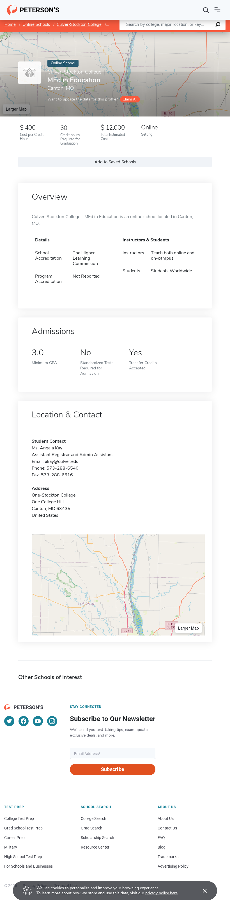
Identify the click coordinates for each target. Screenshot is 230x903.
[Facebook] (24, 721)
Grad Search (91, 828)
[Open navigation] (217, 10)
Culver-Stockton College (79, 24)
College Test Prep (19, 818)
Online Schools (36, 24)
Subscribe (112, 769)
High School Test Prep (23, 856)
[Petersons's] (33, 9)
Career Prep (14, 837)
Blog (161, 847)
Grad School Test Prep (23, 828)
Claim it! (129, 99)
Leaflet (164, 35)
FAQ (161, 837)
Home (10, 24)
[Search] (206, 10)
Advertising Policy (173, 866)
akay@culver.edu (62, 461)
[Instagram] (52, 721)
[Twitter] (9, 721)
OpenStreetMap (192, 35)
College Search (93, 818)
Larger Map (16, 109)
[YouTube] (38, 721)
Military (10, 847)
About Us (166, 818)
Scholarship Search (97, 837)
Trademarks (168, 856)
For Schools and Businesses (28, 866)
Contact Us (167, 828)
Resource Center (95, 847)
